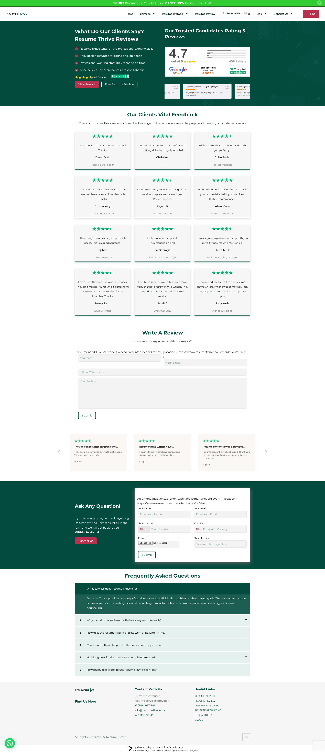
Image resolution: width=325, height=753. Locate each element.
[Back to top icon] (246, 737)
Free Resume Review (119, 84)
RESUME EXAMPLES (206, 705)
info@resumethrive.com (151, 710)
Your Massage (202, 538)
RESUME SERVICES (205, 696)
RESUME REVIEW (204, 700)
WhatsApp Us (144, 715)
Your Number (145, 526)
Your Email (200, 508)
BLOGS (198, 719)
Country (198, 523)
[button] (10, 743)
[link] (162, 598)
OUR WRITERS (203, 715)
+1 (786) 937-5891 (146, 705)
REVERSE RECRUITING (207, 710)
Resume (142, 538)
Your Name (144, 508)
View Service (86, 84)
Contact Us (85, 540)
